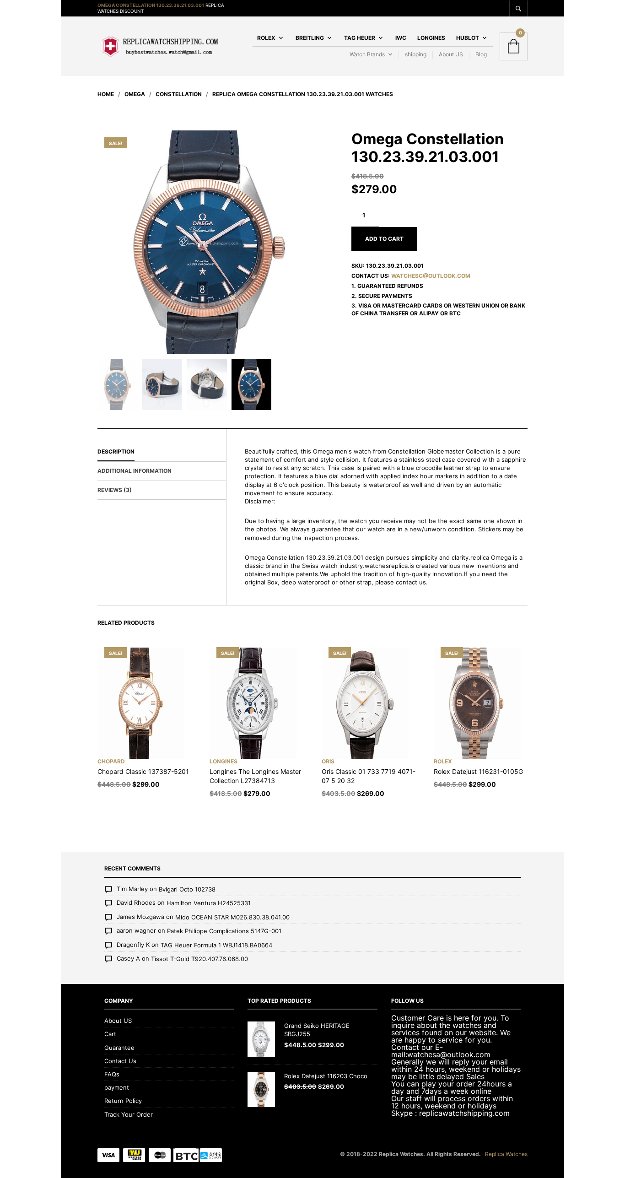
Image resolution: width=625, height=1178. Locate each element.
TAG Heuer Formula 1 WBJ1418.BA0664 (216, 945)
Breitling (310, 37)
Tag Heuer (359, 37)
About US (451, 54)
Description (116, 451)
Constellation (179, 94)
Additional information (134, 470)
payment (116, 1087)
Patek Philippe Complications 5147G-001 (224, 931)
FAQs (111, 1074)
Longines (431, 37)
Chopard (111, 761)
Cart (110, 1034)
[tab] (161, 452)
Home (105, 94)
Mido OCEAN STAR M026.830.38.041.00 (232, 917)
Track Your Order (128, 1114)
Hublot (467, 37)
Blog (481, 54)
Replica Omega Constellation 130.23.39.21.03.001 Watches (302, 94)
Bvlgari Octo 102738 (187, 889)
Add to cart (384, 238)
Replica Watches (506, 1154)
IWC (400, 37)
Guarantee (119, 1047)
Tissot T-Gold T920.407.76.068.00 (199, 959)
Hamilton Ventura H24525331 (209, 903)
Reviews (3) (114, 489)
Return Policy (123, 1100)
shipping (415, 54)
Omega (134, 94)
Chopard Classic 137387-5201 (143, 771)
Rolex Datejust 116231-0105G (478, 771)
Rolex (266, 37)
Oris (328, 761)
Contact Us (120, 1061)
